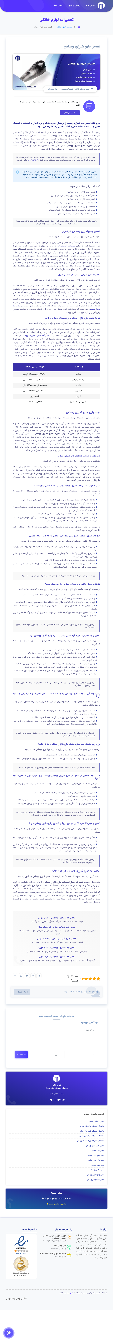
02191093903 (33, 160)
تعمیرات (91, 5)
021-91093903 (56, 1100)
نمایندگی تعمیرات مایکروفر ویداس (91, 1136)
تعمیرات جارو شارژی (82, 89)
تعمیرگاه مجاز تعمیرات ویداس (35, 335)
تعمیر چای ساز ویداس (96, 1160)
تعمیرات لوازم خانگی (64, 27)
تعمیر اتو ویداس (98, 1150)
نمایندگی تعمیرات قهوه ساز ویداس (91, 1131)
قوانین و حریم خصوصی (16, 1298)
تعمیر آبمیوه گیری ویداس (95, 1145)
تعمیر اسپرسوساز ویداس (95, 1179)
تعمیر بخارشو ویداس (96, 1121)
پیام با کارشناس (69, 112)
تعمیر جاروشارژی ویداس (95, 1174)
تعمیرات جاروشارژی (66, 246)
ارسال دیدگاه (22, 992)
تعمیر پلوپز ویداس (97, 1165)
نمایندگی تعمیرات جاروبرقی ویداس (91, 1126)
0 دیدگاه (51, 89)
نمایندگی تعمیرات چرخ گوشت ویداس (90, 1140)
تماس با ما (58, 5)
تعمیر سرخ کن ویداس (96, 1155)
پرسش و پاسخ (74, 5)
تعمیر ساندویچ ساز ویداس (94, 1169)
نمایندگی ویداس (66, 89)
